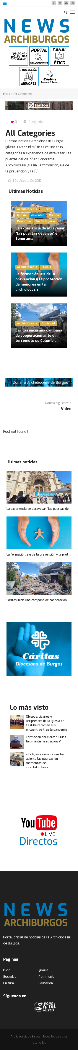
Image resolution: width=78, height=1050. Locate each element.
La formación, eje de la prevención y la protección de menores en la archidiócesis (38, 282)
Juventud (38, 215)
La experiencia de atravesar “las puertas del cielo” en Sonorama (40, 233)
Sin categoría (45, 221)
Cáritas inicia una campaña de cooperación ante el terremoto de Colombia (38, 335)
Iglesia (22, 215)
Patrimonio (47, 976)
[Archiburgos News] (36, 31)
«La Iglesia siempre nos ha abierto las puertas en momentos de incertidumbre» (45, 760)
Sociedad (48, 323)
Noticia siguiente (57, 403)
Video (66, 408)
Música (54, 215)
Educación (46, 983)
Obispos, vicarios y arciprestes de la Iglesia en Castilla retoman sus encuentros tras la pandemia (46, 723)
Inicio (6, 94)
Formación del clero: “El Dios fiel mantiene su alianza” (46, 739)
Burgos (47, 209)
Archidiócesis (27, 209)
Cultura (8, 983)
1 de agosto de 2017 (27, 181)
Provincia (24, 221)
